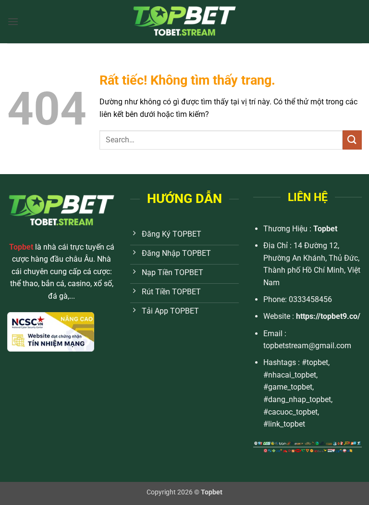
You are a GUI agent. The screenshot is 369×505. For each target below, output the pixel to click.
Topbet (325, 228)
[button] (13, 21)
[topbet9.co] (184, 21)
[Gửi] (352, 139)
